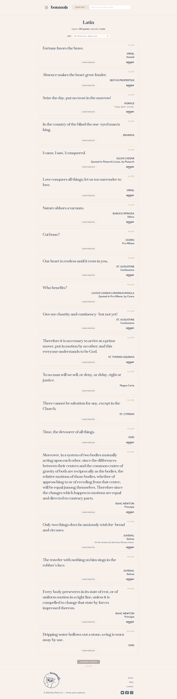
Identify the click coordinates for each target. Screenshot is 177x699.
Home (130, 677)
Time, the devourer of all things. (69, 431)
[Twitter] (122, 692)
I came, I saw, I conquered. (64, 152)
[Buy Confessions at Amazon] (130, 275)
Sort (69, 36)
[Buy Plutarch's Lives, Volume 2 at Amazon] (130, 167)
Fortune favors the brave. (63, 48)
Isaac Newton (124, 503)
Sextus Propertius (122, 80)
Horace (129, 103)
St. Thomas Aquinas (121, 356)
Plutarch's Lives (111, 161)
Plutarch (129, 161)
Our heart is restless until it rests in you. (75, 261)
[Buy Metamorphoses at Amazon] (130, 443)
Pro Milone (128, 243)
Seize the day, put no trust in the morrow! (77, 97)
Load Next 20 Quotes (88, 662)
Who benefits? (55, 287)
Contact (130, 686)
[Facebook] (126, 692)
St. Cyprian (127, 414)
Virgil (130, 53)
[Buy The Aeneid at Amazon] (130, 62)
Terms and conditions (75, 692)
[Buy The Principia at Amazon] (130, 512)
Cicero (129, 239)
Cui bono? (51, 234)
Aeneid (130, 56)
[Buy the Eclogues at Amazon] (130, 196)
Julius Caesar (125, 158)
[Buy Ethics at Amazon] (130, 222)
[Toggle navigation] (46, 7)
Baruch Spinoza (123, 213)
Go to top (88, 666)
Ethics (131, 216)
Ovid (131, 437)
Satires (130, 538)
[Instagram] (131, 692)
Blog (131, 682)
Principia (129, 506)
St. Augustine (125, 266)
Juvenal (128, 535)
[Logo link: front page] (59, 6)
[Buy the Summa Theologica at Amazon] (130, 362)
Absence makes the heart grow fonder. (75, 74)
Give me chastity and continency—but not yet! (80, 314)
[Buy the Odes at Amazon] (130, 112)
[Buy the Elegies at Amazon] (130, 86)
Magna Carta (127, 385)
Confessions (127, 269)
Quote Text (79, 7)
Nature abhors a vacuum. (63, 208)
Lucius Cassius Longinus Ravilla (113, 292)
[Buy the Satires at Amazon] (130, 548)
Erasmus (128, 135)
